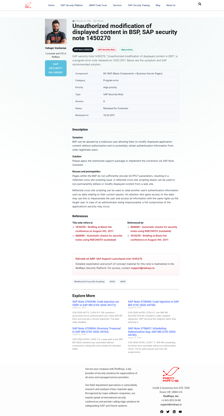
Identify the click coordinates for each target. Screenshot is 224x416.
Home (51, 5)
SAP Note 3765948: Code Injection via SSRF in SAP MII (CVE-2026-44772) (95, 303)
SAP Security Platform (71, 5)
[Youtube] (180, 411)
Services (117, 5)
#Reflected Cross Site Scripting (89, 281)
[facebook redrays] (161, 411)
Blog (158, 5)
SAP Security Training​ (139, 5)
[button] (199, 4)
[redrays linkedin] (174, 411)
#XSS (112, 281)
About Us (171, 5)
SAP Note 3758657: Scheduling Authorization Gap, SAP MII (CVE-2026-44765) (152, 332)
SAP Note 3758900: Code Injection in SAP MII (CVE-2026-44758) (153, 303)
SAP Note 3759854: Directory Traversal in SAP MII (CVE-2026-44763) (96, 330)
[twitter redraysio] (167, 411)
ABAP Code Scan (98, 5)
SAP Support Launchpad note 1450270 (119, 258)
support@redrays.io (143, 267)
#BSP (123, 281)
